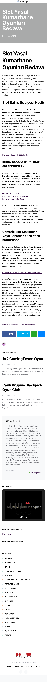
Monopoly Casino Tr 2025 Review (15, 155)
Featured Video (12, 584)
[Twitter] (26, 672)
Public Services (12, 618)
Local (7, 605)
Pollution (9, 614)
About (9, 666)
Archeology (11, 558)
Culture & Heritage (13, 571)
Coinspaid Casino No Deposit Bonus (16, 196)
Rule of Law (10, 631)
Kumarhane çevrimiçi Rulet (13, 199)
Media (7, 610)
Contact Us (18, 666)
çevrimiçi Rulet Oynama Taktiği (14, 193)
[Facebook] (20, 672)
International (11, 597)
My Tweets (6, 534)
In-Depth (9, 592)
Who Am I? (13, 421)
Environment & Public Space (18, 580)
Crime (7, 567)
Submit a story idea (32, 666)
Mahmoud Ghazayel (29, 662)
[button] (44, 2)
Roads (7, 627)
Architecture (11, 563)
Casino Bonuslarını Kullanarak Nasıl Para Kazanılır (22, 273)
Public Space (11, 622)
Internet (9, 601)
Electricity (10, 575)
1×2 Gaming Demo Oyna (22, 359)
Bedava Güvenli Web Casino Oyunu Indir (18, 324)
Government (11, 588)
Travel (8, 635)
